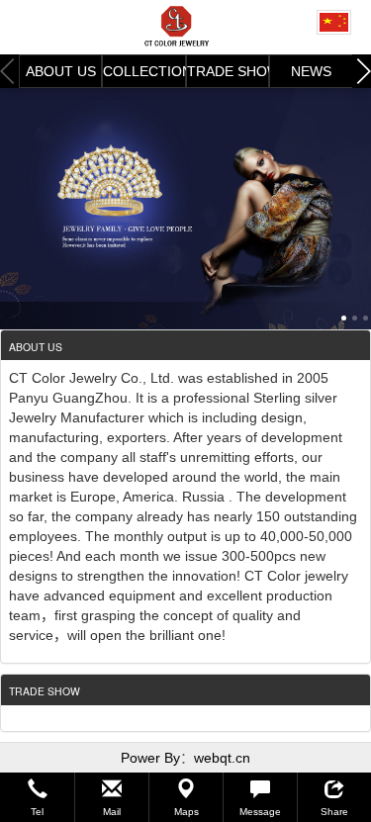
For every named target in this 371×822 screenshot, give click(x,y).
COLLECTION (144, 71)
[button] (37, 797)
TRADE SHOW (228, 71)
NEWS (311, 71)
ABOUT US (61, 71)
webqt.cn (222, 758)
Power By (150, 758)
